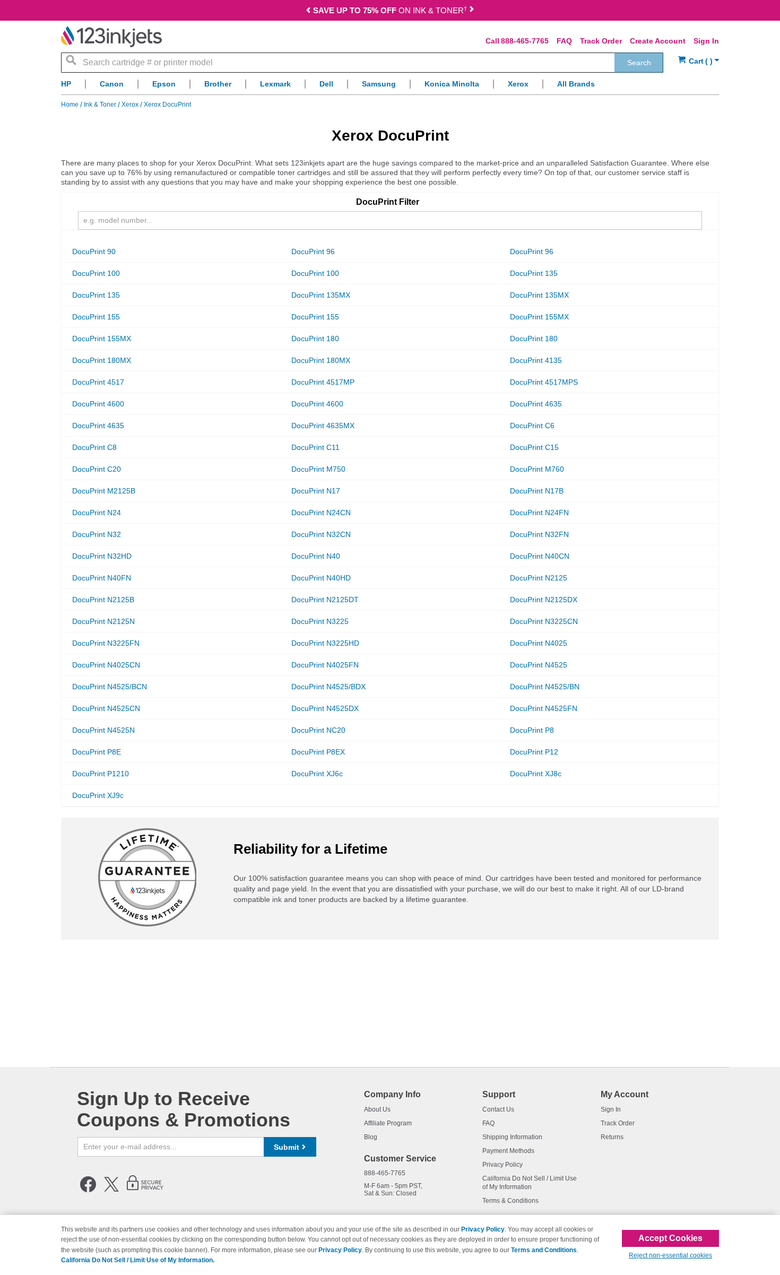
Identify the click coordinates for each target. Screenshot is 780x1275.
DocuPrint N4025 (538, 643)
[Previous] (308, 11)
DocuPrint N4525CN (106, 708)
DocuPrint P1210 (100, 773)
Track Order (601, 41)
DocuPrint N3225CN (544, 621)
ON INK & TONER (390, 10)
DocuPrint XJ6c (317, 773)
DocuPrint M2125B (103, 491)
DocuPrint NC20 (318, 730)
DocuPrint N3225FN (106, 643)
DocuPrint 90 (94, 251)
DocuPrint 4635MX (322, 425)
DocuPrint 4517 (98, 382)
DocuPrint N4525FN (543, 708)
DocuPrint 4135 (536, 360)
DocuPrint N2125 (538, 578)
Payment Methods (508, 1151)
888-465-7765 (525, 41)
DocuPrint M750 (318, 469)
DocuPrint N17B (537, 491)
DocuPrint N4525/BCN (109, 686)
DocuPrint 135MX (320, 295)
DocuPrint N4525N (103, 730)
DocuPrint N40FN (101, 578)
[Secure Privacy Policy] (145, 1190)
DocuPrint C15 (534, 447)
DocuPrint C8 (94, 447)
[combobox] (362, 63)
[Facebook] (88, 1190)
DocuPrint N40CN (539, 556)
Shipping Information (512, 1137)
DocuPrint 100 (96, 273)
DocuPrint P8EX (318, 752)
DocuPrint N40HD (321, 578)
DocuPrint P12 (534, 752)
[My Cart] (698, 61)
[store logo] (111, 36)
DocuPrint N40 (315, 556)
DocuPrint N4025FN (325, 665)
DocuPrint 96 (313, 251)
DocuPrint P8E (96, 752)
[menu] (390, 87)
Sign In (706, 41)
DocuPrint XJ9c (98, 795)
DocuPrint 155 (96, 317)
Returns (612, 1137)
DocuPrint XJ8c (535, 773)
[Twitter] (111, 1190)
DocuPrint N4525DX (325, 708)
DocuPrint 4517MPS (544, 382)
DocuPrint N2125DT (325, 599)
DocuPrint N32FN (539, 534)
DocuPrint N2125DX (543, 599)
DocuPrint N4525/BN (544, 686)
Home (70, 104)
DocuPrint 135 (534, 273)
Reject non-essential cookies (670, 1255)
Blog (370, 1137)
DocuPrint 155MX (539, 317)
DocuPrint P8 (532, 730)
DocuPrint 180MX (101, 360)
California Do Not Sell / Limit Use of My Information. (137, 1260)
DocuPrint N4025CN (106, 665)
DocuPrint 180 (315, 338)
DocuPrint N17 (315, 491)
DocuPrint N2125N (103, 621)
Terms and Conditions (544, 1250)
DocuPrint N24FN (539, 512)
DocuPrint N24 (96, 512)
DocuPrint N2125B (103, 599)
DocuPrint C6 (532, 425)
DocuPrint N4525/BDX (328, 686)
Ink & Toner (101, 104)
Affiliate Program (388, 1123)
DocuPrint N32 (96, 534)
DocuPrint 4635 (536, 404)
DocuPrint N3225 (320, 621)
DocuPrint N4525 (538, 665)
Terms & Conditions (510, 1200)
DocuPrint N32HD (102, 556)
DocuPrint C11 (315, 447)
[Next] (471, 11)
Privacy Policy (502, 1164)
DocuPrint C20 (96, 469)
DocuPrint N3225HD (325, 643)
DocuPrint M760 (537, 469)
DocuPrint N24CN (321, 512)
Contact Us (498, 1109)
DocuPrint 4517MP (322, 382)
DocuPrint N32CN (321, 534)
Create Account (658, 41)
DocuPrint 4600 (98, 404)
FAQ (564, 41)
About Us (377, 1109)
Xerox (131, 104)
